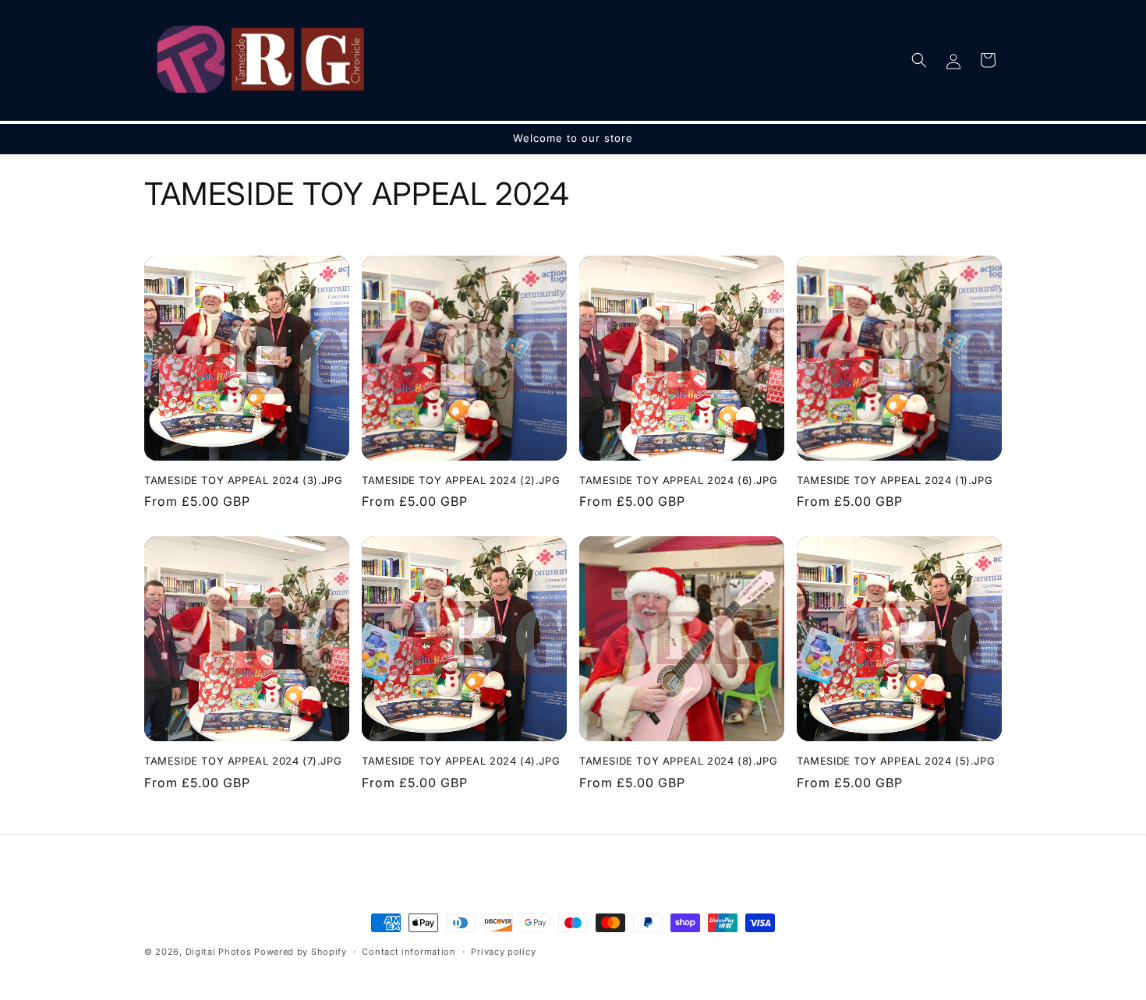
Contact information (408, 950)
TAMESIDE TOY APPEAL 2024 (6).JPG (678, 480)
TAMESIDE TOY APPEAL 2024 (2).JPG (461, 480)
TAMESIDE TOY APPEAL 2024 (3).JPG (243, 480)
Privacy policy (503, 950)
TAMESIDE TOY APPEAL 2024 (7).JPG (242, 760)
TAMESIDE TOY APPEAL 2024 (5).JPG (896, 760)
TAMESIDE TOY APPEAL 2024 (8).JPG (678, 760)
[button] (919, 60)
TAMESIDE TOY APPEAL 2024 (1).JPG (894, 480)
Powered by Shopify (300, 951)
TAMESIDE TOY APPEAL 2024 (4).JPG (461, 760)
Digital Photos (219, 951)
